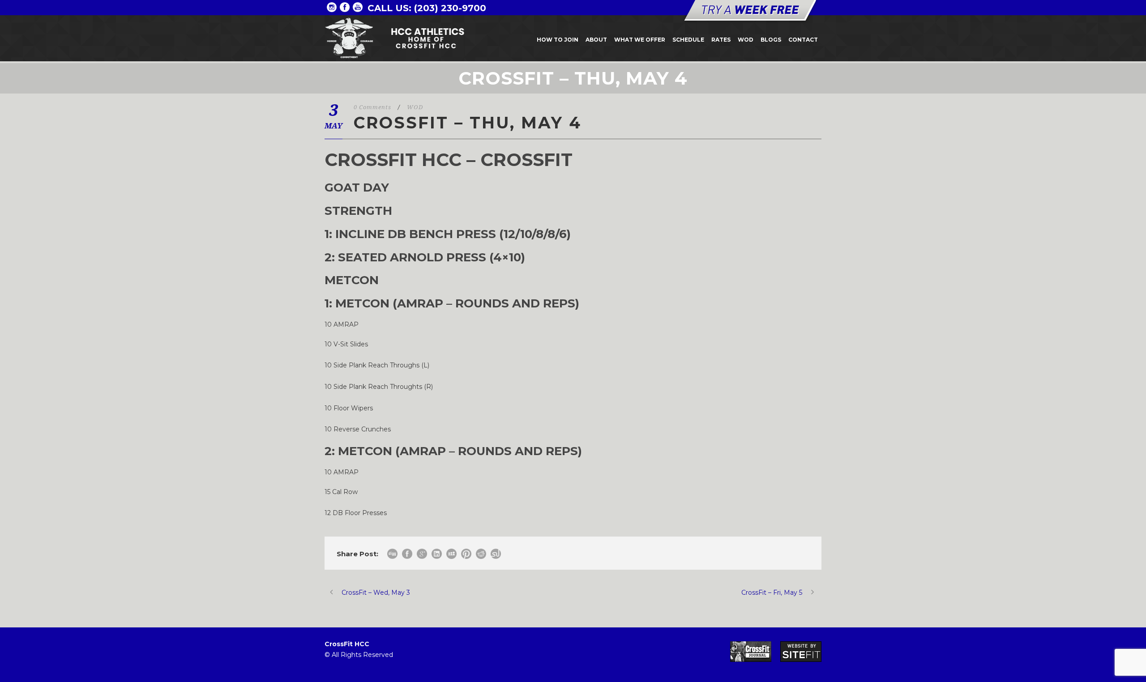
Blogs (771, 39)
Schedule (688, 39)
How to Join (557, 39)
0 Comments (372, 107)
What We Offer (639, 39)
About (596, 39)
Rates (721, 39)
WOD (745, 39)
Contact (803, 39)
